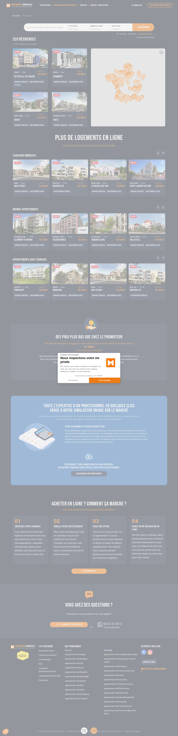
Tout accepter (105, 380)
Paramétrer (73, 380)
